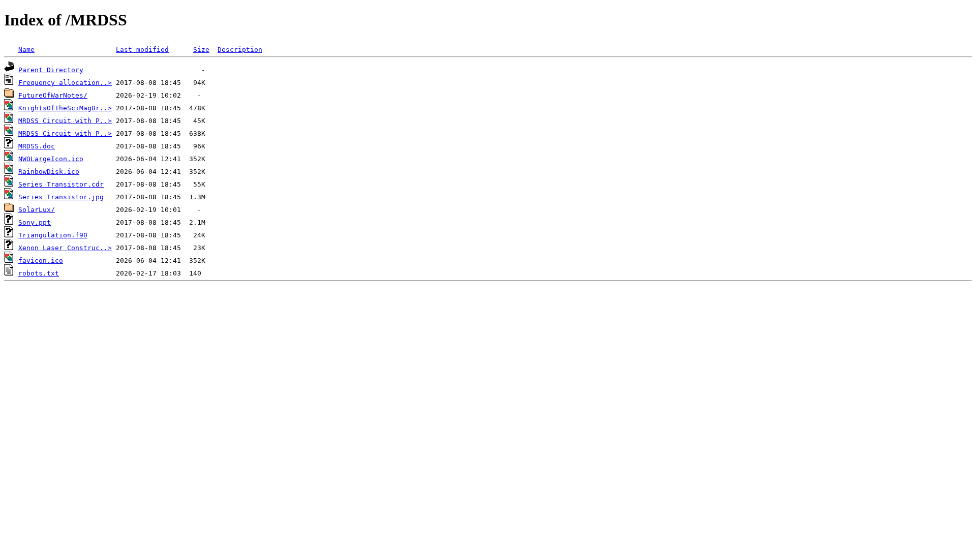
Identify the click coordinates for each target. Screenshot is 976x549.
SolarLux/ (36, 210)
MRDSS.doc (36, 146)
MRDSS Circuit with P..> (65, 121)
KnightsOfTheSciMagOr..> (65, 108)
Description (240, 49)
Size (201, 49)
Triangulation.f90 (52, 235)
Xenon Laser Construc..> (65, 248)
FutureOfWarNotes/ (52, 95)
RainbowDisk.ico (48, 171)
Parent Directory (50, 70)
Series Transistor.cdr (61, 184)
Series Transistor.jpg (61, 197)
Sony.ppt (34, 222)
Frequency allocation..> (65, 82)
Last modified (142, 49)
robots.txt (38, 273)
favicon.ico (40, 260)
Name (26, 49)
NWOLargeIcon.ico (50, 159)
